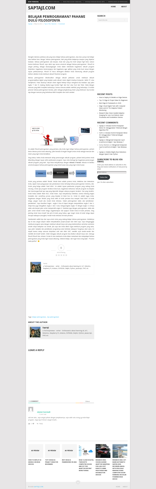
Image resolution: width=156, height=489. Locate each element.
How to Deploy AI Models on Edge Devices (113, 97)
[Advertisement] (61, 41)
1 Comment (61, 24)
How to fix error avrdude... (50, 2)
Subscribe (103, 177)
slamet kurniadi (43, 412)
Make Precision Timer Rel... (72, 2)
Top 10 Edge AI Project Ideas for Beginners (113, 100)
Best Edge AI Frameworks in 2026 (110, 103)
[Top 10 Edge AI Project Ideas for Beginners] (52, 451)
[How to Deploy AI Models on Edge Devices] (35, 451)
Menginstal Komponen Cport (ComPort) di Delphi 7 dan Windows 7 (113, 147)
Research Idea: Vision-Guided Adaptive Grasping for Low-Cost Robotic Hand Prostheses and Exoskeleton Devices (111, 115)
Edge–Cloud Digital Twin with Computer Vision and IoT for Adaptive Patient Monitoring (112, 108)
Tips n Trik (47, 24)
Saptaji (30, 24)
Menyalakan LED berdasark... (118, 2)
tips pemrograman (53, 317)
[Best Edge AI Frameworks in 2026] (69, 451)
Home (113, 7)
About (124, 7)
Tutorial (53, 24)
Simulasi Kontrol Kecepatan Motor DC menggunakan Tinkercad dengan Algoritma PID (113, 128)
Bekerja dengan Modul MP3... (95, 2)
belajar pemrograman (39, 317)
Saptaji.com (41, 8)
